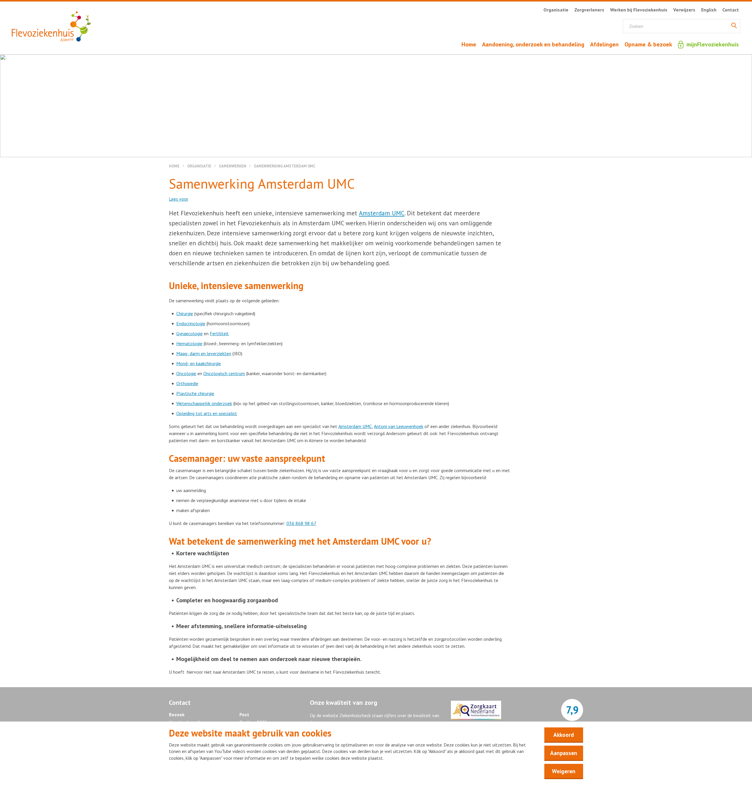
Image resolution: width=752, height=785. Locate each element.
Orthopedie (187, 383)
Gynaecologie (189, 333)
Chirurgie (184, 313)
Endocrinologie (190, 323)
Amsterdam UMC (381, 213)
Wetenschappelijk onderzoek (204, 403)
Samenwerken (232, 166)
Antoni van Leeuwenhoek (398, 426)
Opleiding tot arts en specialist (206, 413)
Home (174, 166)
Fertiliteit (219, 333)
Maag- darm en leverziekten (203, 353)
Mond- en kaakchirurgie (198, 363)
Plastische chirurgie (195, 393)
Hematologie (189, 343)
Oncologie (186, 373)
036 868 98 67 (301, 523)
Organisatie (199, 166)
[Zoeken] (734, 26)
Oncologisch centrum (224, 373)
